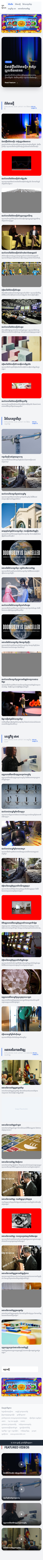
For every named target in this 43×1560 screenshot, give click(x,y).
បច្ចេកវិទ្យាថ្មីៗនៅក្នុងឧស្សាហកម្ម (12, 457)
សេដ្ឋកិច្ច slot (12, 9)
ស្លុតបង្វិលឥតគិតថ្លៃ (25, 1428)
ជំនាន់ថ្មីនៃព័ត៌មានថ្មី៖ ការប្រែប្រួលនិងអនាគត (16, 141)
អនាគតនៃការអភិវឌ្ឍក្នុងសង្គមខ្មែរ (12, 1310)
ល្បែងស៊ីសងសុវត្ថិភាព (7, 1412)
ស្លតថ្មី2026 (5, 1434)
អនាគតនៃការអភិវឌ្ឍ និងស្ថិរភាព (12, 1162)
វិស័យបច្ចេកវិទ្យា (27, 4)
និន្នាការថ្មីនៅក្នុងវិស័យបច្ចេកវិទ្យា (12, 719)
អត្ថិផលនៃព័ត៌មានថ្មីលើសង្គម (11, 290)
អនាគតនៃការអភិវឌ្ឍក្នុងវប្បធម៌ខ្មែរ (13, 1087)
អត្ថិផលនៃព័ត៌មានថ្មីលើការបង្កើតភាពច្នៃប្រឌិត (16, 364)
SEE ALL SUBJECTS (34, 107)
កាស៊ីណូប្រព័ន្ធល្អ (25, 1431)
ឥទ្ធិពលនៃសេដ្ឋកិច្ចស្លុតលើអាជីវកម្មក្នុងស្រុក (16, 886)
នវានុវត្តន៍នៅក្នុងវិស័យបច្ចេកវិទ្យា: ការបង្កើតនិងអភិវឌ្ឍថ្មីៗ (20, 531)
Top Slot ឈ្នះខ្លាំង (13, 1421)
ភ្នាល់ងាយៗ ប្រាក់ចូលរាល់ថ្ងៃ (9, 1424)
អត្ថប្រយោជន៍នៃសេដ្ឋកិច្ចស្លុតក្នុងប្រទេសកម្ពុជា (16, 997)
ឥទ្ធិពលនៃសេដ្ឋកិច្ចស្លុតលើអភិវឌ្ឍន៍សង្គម (15, 960)
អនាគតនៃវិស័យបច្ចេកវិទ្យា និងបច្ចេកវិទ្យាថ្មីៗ (16, 642)
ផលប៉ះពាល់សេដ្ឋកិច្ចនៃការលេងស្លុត (13, 848)
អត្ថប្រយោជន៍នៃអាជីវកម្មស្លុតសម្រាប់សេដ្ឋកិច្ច (16, 774)
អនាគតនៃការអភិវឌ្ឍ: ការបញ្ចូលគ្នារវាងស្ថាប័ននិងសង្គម (19, 1236)
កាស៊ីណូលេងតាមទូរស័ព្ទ (25, 1424)
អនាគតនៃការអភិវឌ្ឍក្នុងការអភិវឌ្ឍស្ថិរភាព (15, 1273)
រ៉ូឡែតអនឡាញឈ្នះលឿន (8, 1415)
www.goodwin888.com (17, 1434)
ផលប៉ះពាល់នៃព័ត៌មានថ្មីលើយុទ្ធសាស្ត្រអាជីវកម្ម (17, 215)
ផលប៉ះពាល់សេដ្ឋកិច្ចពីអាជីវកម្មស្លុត (13, 811)
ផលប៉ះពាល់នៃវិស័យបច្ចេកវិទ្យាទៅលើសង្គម (16, 605)
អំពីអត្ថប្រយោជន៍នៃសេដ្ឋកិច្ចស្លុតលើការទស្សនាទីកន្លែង (19, 923)
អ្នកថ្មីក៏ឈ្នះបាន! (21, 1415)
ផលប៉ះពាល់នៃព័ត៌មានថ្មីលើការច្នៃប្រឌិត (14, 178)
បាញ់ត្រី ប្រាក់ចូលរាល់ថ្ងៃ (21, 1412)
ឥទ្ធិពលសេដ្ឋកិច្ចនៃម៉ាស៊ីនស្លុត (11, 1034)
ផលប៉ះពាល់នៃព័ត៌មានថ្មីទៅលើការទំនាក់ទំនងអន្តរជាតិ (19, 253)
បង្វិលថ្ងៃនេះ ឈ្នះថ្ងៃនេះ (35, 1418)
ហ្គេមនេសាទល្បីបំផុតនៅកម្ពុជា (9, 1428)
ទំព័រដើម (10, 4)
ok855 (4, 1421)
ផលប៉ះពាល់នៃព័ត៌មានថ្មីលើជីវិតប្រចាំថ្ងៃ (14, 401)
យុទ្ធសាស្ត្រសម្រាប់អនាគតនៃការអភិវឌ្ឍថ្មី (15, 1347)
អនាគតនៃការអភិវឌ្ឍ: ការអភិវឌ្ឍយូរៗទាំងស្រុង (17, 1199)
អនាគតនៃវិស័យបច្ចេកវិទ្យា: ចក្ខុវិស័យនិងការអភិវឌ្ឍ (18, 568)
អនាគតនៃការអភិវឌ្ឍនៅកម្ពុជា (11, 1125)
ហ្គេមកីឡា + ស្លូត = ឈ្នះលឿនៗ (10, 1431)
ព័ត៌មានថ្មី (17, 4)
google (34, 1431)
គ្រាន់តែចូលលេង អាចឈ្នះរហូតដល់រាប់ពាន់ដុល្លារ (14, 1418)
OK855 (22, 1421)
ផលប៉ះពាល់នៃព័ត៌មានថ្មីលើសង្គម (12, 327)
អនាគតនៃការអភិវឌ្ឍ (24, 9)
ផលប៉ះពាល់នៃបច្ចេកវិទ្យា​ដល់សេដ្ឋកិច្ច (14, 494)
